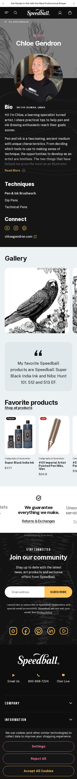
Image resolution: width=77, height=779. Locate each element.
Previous (3, 3)
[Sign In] (60, 13)
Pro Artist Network (19, 21)
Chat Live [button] (63, 681)
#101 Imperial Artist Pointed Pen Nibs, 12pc (52, 465)
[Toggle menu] (8, 12)
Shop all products (18, 408)
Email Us (14, 681)
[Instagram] (13, 631)
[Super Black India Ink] (20, 435)
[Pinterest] (38, 631)
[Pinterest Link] (24, 228)
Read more (12, 170)
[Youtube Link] (7, 228)
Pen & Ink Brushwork (20, 193)
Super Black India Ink (19, 462)
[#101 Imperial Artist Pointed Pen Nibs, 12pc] (54, 435)
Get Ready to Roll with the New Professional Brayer (38, 3)
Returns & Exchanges (38, 521)
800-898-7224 (38, 681)
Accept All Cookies (39, 771)
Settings (38, 746)
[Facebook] (26, 631)
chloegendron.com (18, 236)
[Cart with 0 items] (69, 13)
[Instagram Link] (16, 228)
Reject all (38, 759)
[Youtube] (64, 631)
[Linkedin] (51, 631)
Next (74, 3)
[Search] (15, 12)
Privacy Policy (44, 612)
